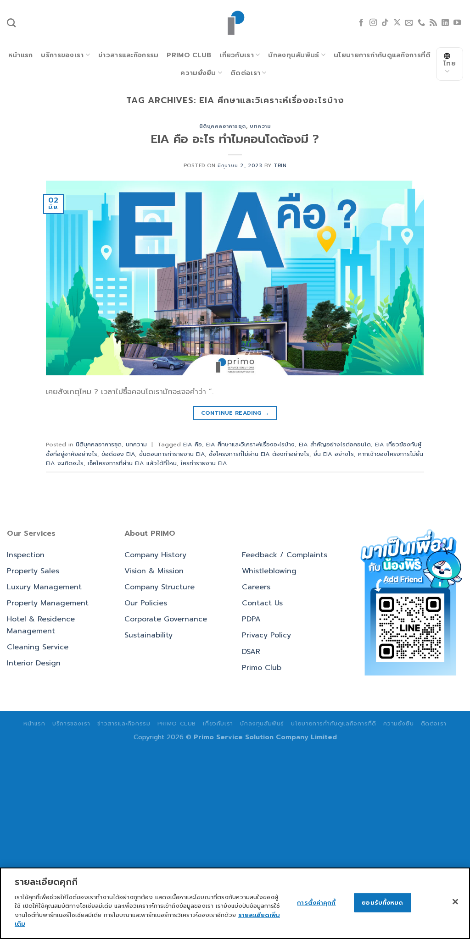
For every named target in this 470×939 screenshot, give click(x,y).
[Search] (11, 23)
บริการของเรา (62, 55)
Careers (256, 587)
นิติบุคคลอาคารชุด (222, 126)
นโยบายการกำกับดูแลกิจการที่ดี (382, 55)
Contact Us (262, 603)
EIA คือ (192, 444)
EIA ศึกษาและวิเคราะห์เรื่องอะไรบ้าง (250, 444)
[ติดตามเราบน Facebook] (361, 23)
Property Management (48, 603)
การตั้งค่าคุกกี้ (316, 902)
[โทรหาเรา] (421, 23)
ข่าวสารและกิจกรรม (128, 55)
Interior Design (34, 663)
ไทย (449, 63)
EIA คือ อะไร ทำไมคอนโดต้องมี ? (235, 139)
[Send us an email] (409, 23)
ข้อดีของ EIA (118, 454)
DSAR (251, 651)
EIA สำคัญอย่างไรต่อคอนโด (335, 444)
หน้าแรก (20, 55)
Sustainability (148, 635)
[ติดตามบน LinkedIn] (445, 23)
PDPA (251, 619)
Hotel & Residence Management (41, 625)
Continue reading (235, 413)
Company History (155, 554)
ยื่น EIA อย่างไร (333, 454)
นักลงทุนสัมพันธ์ (293, 55)
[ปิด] (455, 901)
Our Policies (145, 603)
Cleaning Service (37, 647)
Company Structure (159, 587)
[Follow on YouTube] (457, 23)
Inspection (26, 554)
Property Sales (33, 571)
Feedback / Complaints (284, 554)
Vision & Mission (154, 571)
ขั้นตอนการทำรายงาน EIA (172, 454)
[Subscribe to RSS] (433, 23)
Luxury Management (44, 587)
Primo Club (189, 55)
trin (280, 166)
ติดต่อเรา (245, 73)
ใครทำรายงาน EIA (204, 463)
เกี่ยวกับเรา (236, 55)
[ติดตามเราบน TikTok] (385, 23)
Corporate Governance (165, 619)
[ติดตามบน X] (397, 23)
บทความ (260, 126)
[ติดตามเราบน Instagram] (373, 23)
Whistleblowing (269, 571)
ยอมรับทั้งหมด (382, 902)
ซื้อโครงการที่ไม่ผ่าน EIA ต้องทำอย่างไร (259, 454)
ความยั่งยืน (198, 73)
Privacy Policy (266, 635)
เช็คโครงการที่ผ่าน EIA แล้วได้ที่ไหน (132, 463)
